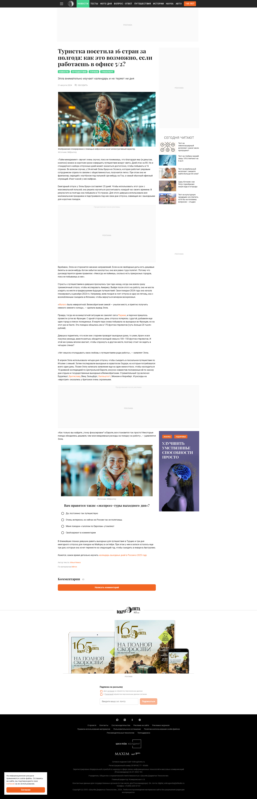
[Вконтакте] (125, 720)
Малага (63, 304)
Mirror (74, 567)
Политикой (109, 694)
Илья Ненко (75, 562)
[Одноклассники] (132, 720)
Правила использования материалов (93, 729)
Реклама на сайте (141, 725)
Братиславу (74, 376)
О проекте (92, 725)
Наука (170, 3)
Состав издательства (121, 725)
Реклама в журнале (160, 725)
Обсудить (83, 85)
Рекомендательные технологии (120, 733)
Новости (83, 3)
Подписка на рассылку (111, 687)
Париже (122, 315)
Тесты (94, 3)
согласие (110, 691)
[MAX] (117, 720)
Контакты (103, 725)
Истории (158, 3)
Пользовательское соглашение (127, 729)
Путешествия (142, 3)
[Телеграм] (140, 720)
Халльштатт (104, 376)
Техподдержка (143, 733)
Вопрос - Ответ (123, 3)
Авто (179, 3)
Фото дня (106, 3)
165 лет (190, 3)
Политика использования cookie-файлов (162, 729)
